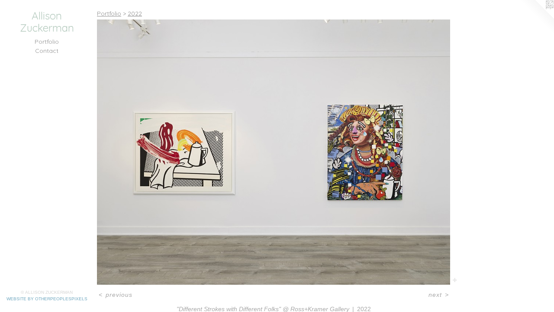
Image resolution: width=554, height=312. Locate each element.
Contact (46, 51)
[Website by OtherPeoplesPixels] (536, 17)
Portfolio (47, 42)
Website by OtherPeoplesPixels (46, 298)
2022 (135, 13)
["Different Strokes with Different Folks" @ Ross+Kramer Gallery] (273, 152)
